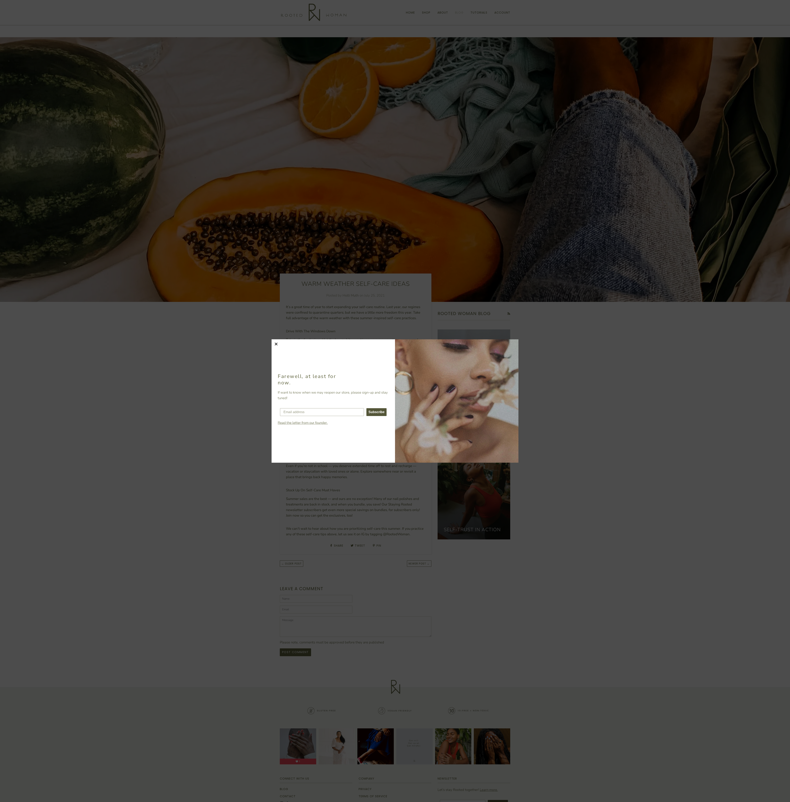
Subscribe (376, 412)
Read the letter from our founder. (303, 422)
